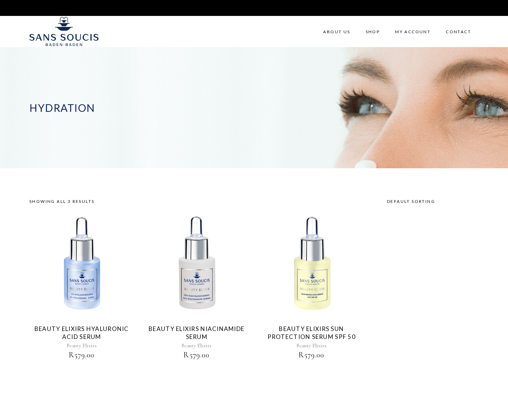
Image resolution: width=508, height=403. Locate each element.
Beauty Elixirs (82, 345)
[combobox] (430, 201)
